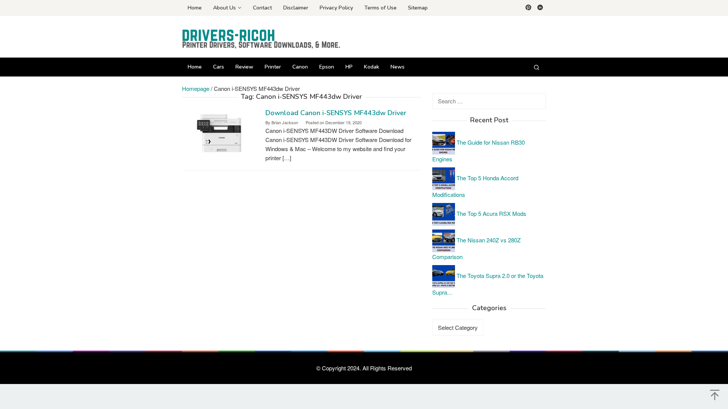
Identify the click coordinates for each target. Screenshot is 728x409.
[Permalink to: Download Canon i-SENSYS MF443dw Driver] (220, 133)
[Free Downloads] (261, 39)
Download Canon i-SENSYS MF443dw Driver (335, 112)
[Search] (536, 67)
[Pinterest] (528, 8)
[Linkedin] (540, 8)
